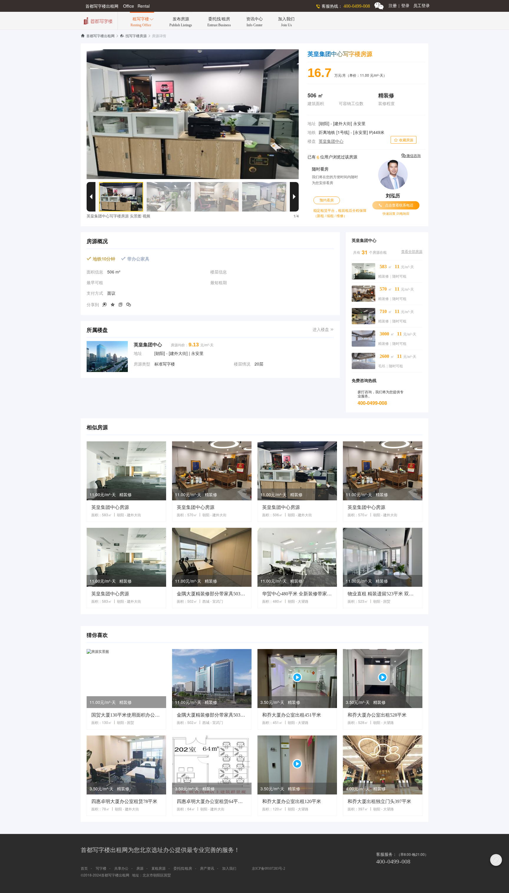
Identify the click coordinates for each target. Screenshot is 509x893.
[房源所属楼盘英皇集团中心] (107, 356)
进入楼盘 (323, 329)
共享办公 (121, 868)
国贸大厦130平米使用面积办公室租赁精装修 (126, 714)
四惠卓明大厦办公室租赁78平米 (124, 801)
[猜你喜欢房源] (126, 678)
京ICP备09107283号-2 (268, 868)
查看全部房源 (411, 252)
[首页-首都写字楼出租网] (97, 20)
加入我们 (229, 868)
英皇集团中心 (331, 141)
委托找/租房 (182, 868)
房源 (139, 868)
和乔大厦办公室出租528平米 (377, 714)
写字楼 (101, 868)
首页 (84, 868)
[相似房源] (126, 470)
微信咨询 (411, 155)
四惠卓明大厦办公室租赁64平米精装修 (212, 801)
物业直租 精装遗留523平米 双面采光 (383, 593)
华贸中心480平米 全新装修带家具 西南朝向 (297, 593)
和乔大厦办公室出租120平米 (291, 801)
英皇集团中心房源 (110, 507)
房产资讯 (207, 868)
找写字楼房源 (133, 36)
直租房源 (158, 868)
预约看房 (327, 200)
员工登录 (421, 6)
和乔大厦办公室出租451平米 (291, 714)
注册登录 (399, 6)
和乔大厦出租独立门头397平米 (379, 801)
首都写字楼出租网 (98, 36)
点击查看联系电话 (396, 205)
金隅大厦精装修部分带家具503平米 (212, 593)
